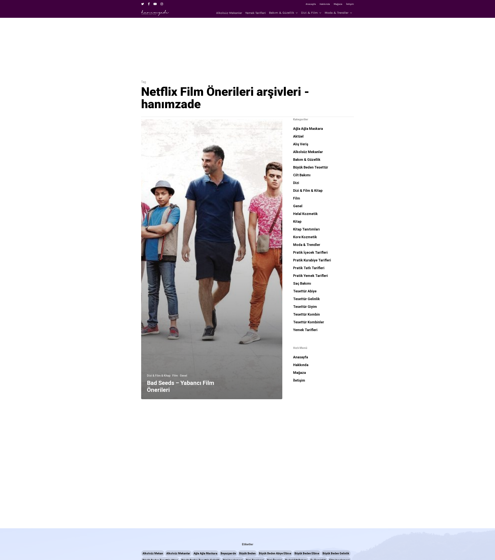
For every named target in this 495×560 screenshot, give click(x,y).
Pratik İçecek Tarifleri (310, 252)
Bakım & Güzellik (281, 13)
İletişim (350, 4)
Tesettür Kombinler (308, 322)
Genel (183, 375)
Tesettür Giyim (305, 307)
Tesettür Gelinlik (306, 299)
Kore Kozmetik (305, 237)
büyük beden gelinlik (336, 553)
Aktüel (298, 136)
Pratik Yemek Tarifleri (310, 276)
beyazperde (228, 553)
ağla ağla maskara (205, 553)
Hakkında (325, 4)
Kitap (297, 221)
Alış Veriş (300, 144)
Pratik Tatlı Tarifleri (308, 268)
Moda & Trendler (336, 13)
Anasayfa (311, 4)
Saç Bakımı (302, 283)
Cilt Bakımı (302, 175)
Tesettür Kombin (306, 314)
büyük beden (247, 553)
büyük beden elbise (306, 553)
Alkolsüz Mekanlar (229, 13)
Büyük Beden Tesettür (310, 167)
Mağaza (338, 4)
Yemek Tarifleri (255, 13)
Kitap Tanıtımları (306, 229)
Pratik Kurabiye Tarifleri (312, 260)
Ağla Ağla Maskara (308, 129)
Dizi (296, 183)
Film (175, 375)
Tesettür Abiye (305, 291)
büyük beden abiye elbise (275, 553)
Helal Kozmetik (305, 214)
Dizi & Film (309, 13)
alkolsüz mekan (153, 553)
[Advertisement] (247, 45)
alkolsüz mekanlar (178, 553)
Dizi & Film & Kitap (158, 375)
